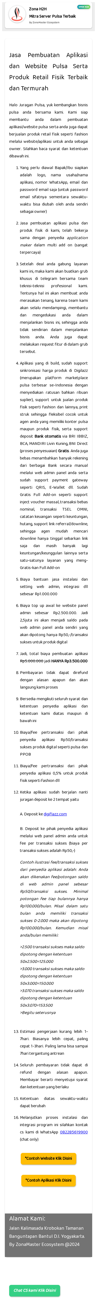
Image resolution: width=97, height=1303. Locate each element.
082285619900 (74, 1132)
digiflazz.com (55, 814)
